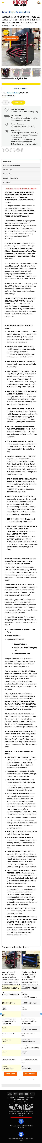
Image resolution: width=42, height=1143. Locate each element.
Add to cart (18, 102)
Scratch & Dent (23, 12)
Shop (11, 12)
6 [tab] (33, 1080)
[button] (3, 2)
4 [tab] (24, 1080)
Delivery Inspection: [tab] (10, 178)
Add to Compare (20, 89)
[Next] (37, 47)
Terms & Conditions (21, 1102)
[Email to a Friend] (14, 150)
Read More (10, 1074)
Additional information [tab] (11, 165)
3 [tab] (19, 1080)
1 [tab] (10, 1080)
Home (4, 12)
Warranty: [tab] (7, 182)
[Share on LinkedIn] (21, 150)
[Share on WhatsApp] (3, 150)
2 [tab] (15, 1080)
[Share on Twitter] (10, 150)
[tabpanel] (11, 1014)
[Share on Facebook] (7, 150)
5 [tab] (29, 1080)
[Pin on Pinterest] (18, 150)
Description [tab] (7, 161)
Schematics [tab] (7, 174)
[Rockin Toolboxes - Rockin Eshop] (20, 3)
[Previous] (5, 47)
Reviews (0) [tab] (7, 169)
